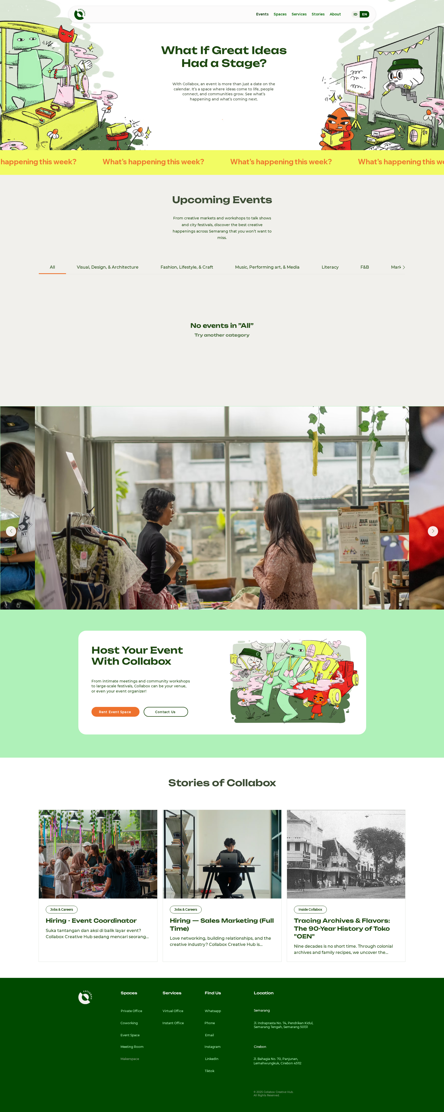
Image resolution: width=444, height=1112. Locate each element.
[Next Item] (433, 531)
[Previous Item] (11, 531)
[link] (52, 267)
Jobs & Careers (61, 909)
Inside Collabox (310, 909)
